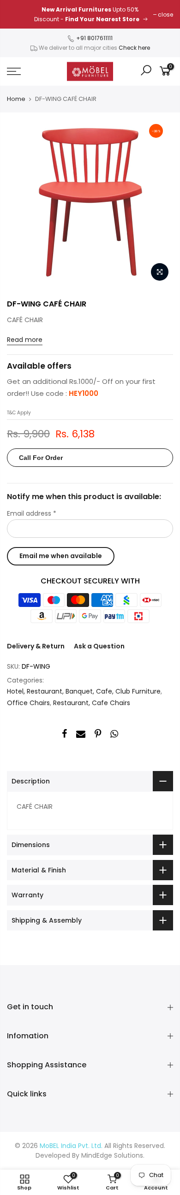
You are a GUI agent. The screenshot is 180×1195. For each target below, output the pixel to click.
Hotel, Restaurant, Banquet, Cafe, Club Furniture (84, 691)
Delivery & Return (36, 646)
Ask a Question (99, 646)
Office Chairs (28, 702)
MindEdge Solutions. (112, 1155)
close (165, 14)
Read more (24, 339)
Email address (31, 513)
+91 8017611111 (94, 38)
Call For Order (41, 457)
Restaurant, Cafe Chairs (91, 702)
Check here (134, 48)
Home (16, 99)
